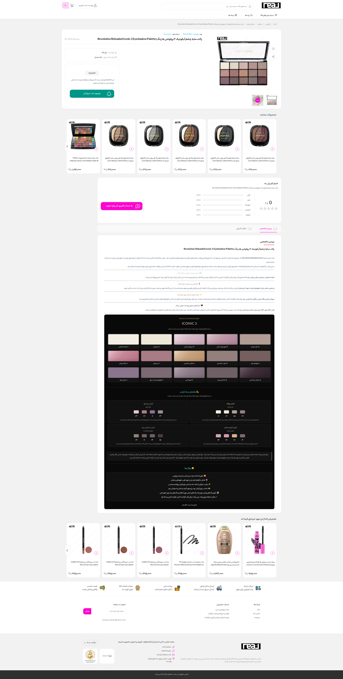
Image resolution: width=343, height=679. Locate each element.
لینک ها (231, 15)
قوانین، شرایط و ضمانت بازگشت (218, 613)
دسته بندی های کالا (267, 15)
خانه (274, 24)
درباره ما (257, 617)
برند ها (247, 15)
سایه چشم (249, 24)
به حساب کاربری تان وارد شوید (119, 206)
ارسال (87, 611)
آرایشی (266, 24)
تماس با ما (256, 613)
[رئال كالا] (271, 5)
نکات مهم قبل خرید (222, 609)
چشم (259, 24)
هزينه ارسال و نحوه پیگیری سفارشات (216, 617)
